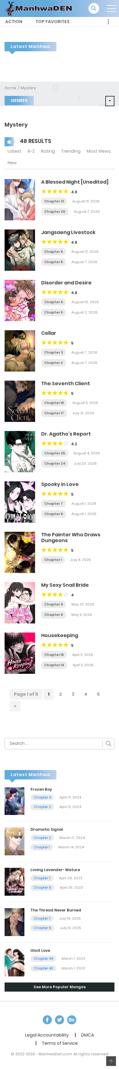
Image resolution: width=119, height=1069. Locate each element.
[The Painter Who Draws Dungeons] (20, 552)
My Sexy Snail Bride (65, 585)
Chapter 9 (53, 604)
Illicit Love (40, 950)
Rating (48, 151)
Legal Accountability (47, 1035)
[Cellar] (20, 351)
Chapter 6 (53, 251)
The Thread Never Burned (56, 910)
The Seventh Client (65, 383)
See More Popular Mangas (60, 986)
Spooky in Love (60, 484)
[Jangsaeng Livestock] (20, 250)
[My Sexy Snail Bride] (20, 602)
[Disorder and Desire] (20, 300)
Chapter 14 (54, 665)
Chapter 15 (54, 654)
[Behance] (71, 1019)
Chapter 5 (53, 262)
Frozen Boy (41, 789)
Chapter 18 (54, 402)
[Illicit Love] (14, 962)
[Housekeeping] (20, 653)
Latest (14, 151)
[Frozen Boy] (14, 801)
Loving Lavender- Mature (55, 869)
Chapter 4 (42, 797)
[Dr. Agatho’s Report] (20, 451)
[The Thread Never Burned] (14, 922)
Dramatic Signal (47, 829)
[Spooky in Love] (20, 502)
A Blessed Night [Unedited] (75, 181)
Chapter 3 (53, 352)
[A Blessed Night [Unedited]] (20, 199)
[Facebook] (47, 1019)
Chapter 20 (54, 211)
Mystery (28, 87)
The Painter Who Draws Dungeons (70, 537)
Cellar (48, 333)
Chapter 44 (43, 958)
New (12, 163)
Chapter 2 (53, 362)
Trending (71, 151)
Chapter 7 (53, 503)
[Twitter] (59, 1019)
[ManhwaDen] (40, 8)
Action (13, 22)
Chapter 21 (54, 201)
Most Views (99, 151)
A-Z (31, 151)
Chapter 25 (54, 453)
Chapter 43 (43, 968)
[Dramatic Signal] (14, 841)
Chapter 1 (53, 559)
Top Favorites (52, 22)
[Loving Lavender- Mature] (14, 881)
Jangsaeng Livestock (68, 232)
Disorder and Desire (66, 282)
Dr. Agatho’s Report (66, 433)
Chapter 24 (54, 463)
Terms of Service (60, 1043)
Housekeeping (59, 635)
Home (10, 87)
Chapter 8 (53, 614)
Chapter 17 (54, 413)
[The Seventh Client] (20, 401)
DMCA (87, 1035)
